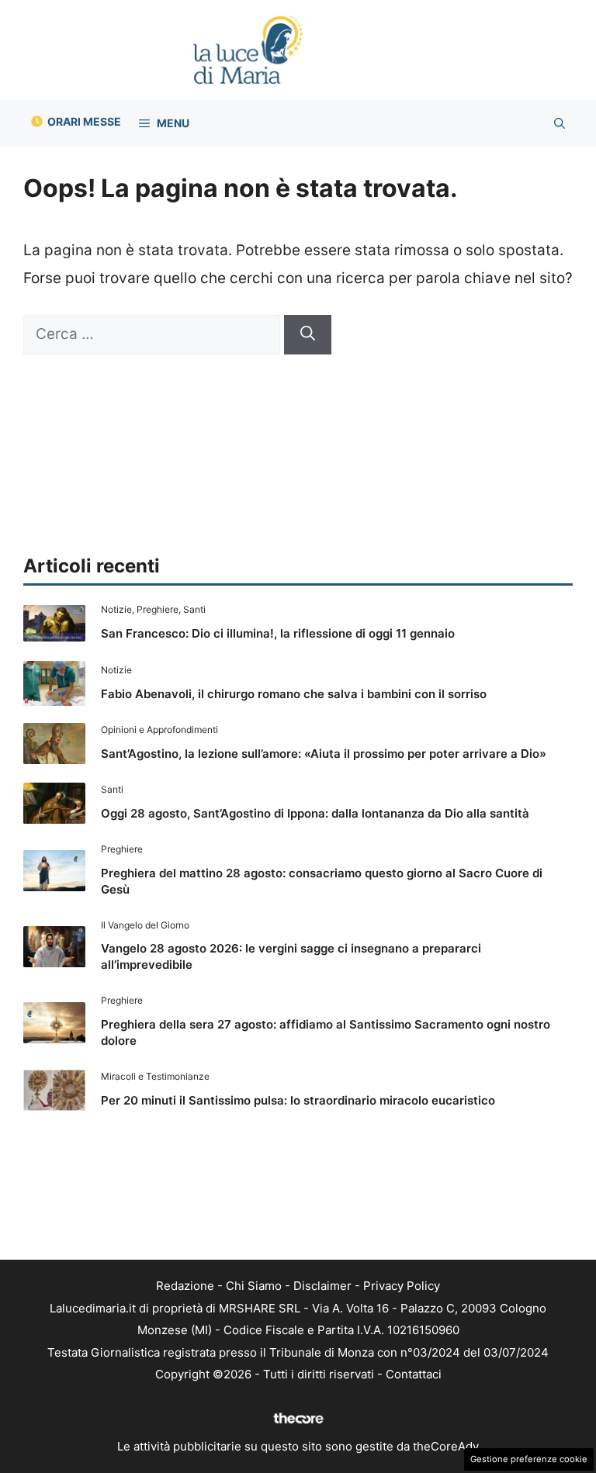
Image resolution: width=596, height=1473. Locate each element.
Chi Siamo (254, 1285)
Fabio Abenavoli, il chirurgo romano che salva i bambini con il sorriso (294, 693)
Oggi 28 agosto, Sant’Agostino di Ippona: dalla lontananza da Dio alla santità (315, 813)
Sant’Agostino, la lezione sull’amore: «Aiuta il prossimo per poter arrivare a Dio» (323, 753)
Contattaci (414, 1374)
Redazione (185, 1285)
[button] (559, 123)
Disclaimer (322, 1285)
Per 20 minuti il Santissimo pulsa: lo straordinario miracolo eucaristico (298, 1100)
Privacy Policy (401, 1285)
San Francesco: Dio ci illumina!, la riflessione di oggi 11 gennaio (278, 633)
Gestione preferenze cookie (528, 1459)
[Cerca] (307, 334)
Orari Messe (84, 121)
